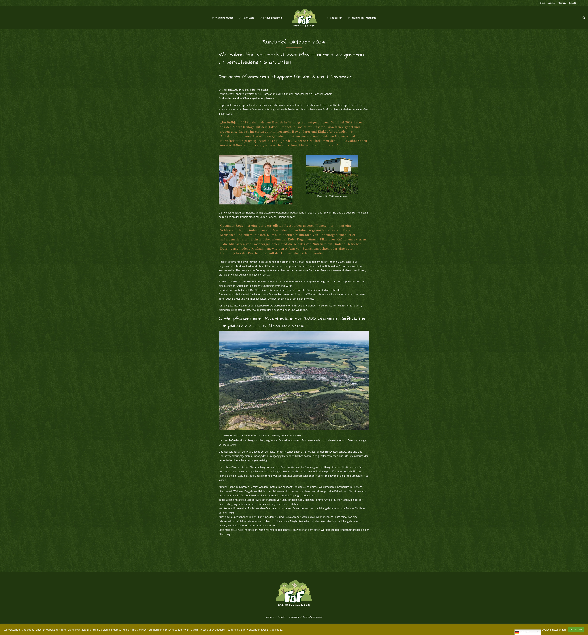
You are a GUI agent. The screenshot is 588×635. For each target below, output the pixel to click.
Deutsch (524, 632)
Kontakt (572, 3)
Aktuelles (551, 3)
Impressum (294, 617)
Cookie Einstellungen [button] (554, 630)
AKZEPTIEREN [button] (576, 630)
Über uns (562, 3)
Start (542, 3)
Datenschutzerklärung (312, 617)
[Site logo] (304, 17)
